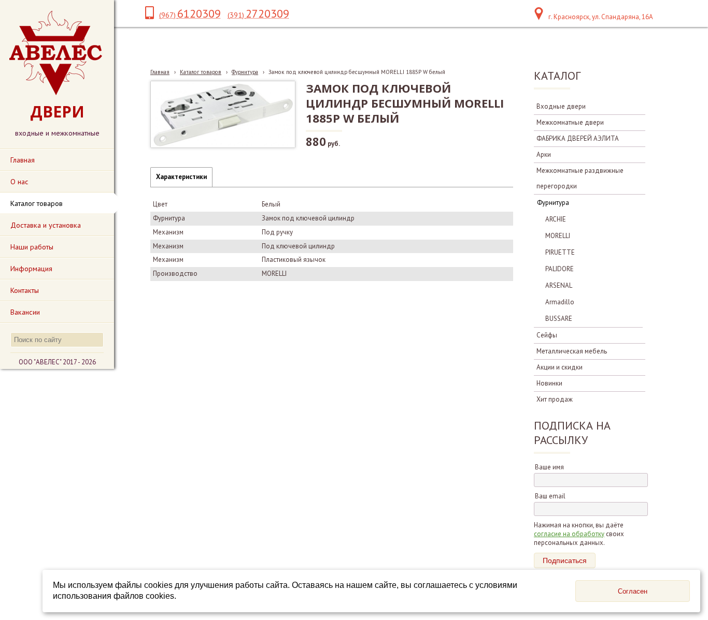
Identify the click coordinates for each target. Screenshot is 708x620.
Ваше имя (549, 467)
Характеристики (181, 176)
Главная (159, 72)
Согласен (632, 591)
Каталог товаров (200, 72)
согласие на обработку (569, 533)
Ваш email (550, 496)
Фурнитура (245, 72)
